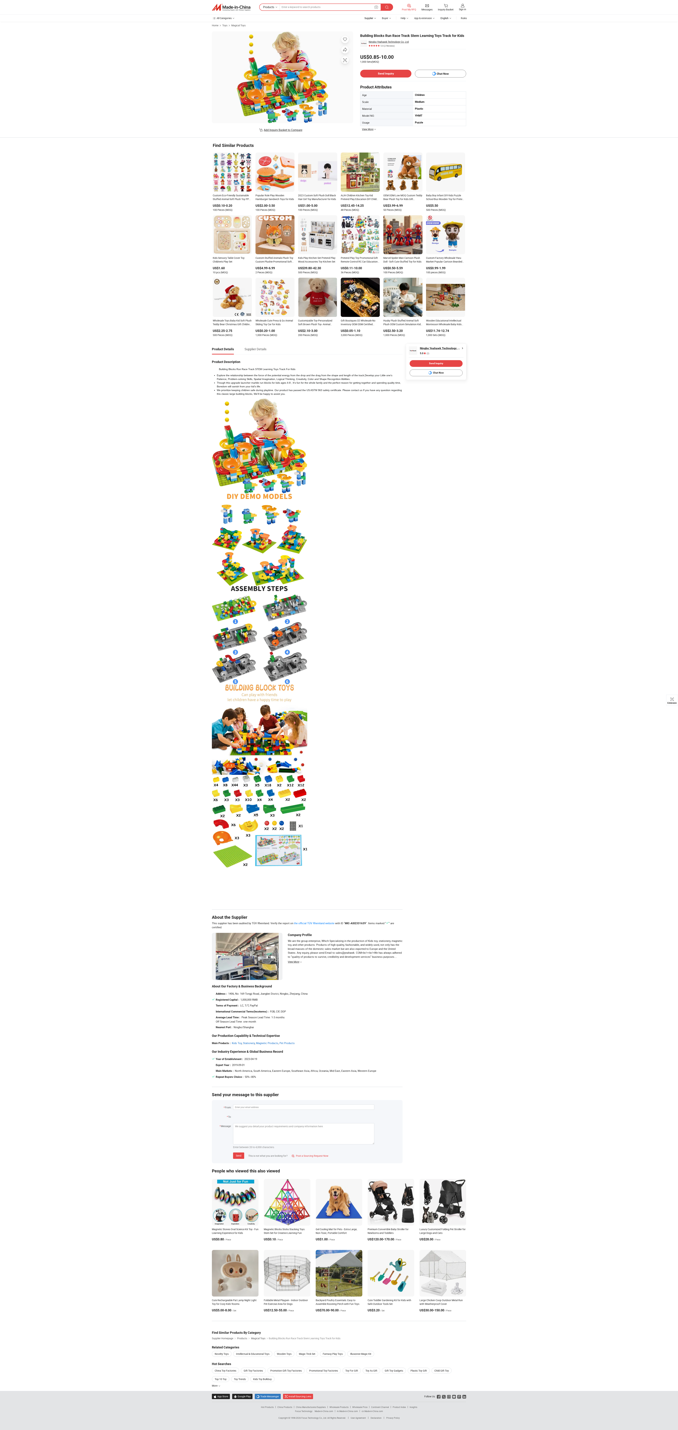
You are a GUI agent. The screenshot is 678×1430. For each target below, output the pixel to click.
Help (403, 18)
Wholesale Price (359, 1407)
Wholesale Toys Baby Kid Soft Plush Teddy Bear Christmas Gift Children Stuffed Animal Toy (232, 323)
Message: (226, 1126)
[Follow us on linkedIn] (464, 1396)
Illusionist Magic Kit (360, 1353)
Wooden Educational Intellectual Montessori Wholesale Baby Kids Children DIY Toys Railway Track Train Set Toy (444, 323)
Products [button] (268, 7)
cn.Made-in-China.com (372, 1411)
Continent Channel (380, 1407)
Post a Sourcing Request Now (310, 1155)
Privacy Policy (393, 1417)
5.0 (424, 353)
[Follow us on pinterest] (459, 1396)
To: (229, 1116)
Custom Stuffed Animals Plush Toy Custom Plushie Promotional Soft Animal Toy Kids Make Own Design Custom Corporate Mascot (274, 260)
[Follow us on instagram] (449, 1396)
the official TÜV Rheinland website (314, 923)
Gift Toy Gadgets (394, 1370)
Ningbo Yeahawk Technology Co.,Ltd (389, 41)
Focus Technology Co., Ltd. (314, 1417)
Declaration (376, 1417)
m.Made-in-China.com (347, 1411)
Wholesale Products (339, 1407)
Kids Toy (237, 1043)
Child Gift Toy (441, 1370)
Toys (224, 25)
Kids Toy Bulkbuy (262, 1379)
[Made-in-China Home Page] (231, 7)
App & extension (423, 18)
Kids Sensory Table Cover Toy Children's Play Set (229, 259)
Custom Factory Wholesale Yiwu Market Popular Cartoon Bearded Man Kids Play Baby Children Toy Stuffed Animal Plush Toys (444, 260)
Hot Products (267, 1407)
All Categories (224, 18)
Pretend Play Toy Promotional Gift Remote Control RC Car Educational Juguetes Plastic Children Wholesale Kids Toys (360, 260)
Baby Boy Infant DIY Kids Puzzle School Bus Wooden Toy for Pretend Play (445, 197)
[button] (376, 6)
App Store (221, 1396)
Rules (464, 18)
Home (215, 25)
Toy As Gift (371, 1370)
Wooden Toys (284, 1353)
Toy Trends (240, 1379)
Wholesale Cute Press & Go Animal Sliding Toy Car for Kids (274, 322)
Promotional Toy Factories (323, 1370)
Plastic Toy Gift (419, 1370)
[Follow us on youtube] (454, 1396)
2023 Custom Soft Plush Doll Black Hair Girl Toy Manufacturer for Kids (317, 197)
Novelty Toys (222, 1353)
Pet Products (287, 1043)
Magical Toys (238, 25)
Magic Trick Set (307, 1353)
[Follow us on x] (444, 1396)
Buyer (385, 18)
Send (238, 1155)
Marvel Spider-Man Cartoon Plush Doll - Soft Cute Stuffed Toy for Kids (402, 259)
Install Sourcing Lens (300, 1396)
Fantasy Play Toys (333, 1353)
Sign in (462, 9)
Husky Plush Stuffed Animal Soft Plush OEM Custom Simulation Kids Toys (402, 323)
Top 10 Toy (221, 1379)
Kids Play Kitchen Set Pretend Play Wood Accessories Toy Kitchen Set (316, 259)
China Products (284, 1407)
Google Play (242, 1396)
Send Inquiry (386, 73)
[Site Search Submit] (387, 7)
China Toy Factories (225, 1370)
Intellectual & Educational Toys (252, 1353)
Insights (413, 1407)
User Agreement (358, 1417)
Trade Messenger (268, 1396)
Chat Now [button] (443, 73)
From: (228, 1107)
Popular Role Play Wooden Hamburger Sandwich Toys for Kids (274, 197)
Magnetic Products (267, 1043)
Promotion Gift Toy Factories (286, 1370)
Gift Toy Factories (253, 1370)
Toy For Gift (351, 1370)
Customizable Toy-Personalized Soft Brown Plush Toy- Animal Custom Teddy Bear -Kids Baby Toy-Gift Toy (317, 323)
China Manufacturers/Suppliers (311, 1407)
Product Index (399, 1407)
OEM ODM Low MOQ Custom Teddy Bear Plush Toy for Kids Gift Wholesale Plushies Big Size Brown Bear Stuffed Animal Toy (402, 197)
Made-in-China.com (324, 1411)
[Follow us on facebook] (439, 1396)
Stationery (249, 1043)
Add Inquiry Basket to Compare (283, 130)
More (215, 1385)
